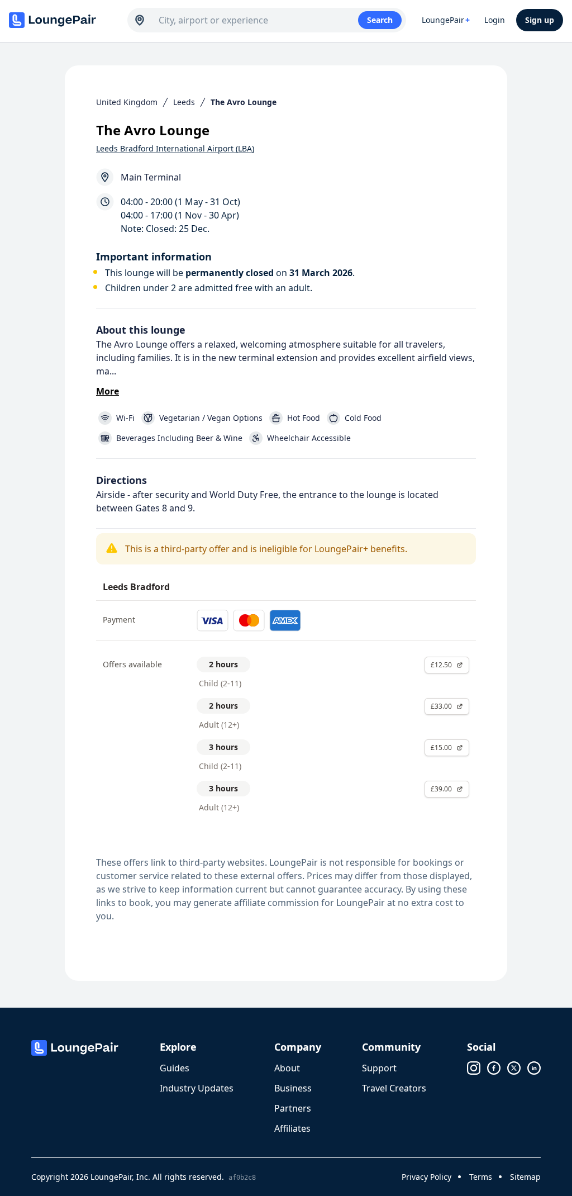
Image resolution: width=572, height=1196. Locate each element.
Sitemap (525, 1176)
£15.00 (441, 747)
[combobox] (258, 20)
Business (293, 1088)
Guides (174, 1068)
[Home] (62, 20)
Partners (292, 1108)
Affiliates (292, 1128)
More (107, 391)
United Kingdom (127, 102)
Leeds (184, 102)
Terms (480, 1176)
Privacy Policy (426, 1176)
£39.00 (441, 789)
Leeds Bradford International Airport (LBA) (175, 148)
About (287, 1068)
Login (494, 20)
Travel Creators (394, 1088)
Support (379, 1068)
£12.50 (441, 665)
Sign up (539, 20)
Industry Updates (196, 1088)
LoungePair (446, 20)
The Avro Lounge (244, 102)
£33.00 (441, 706)
